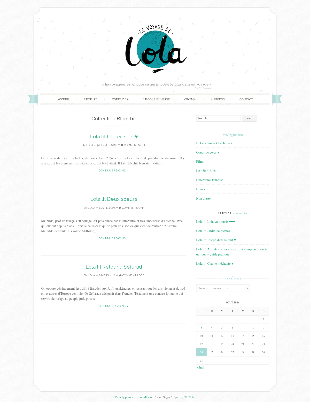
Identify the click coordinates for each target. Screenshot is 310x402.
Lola (89, 145)
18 (211, 344)
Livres (200, 189)
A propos (218, 99)
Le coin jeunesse (156, 99)
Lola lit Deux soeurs (113, 199)
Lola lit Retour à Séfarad (114, 267)
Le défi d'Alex (206, 170)
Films (200, 161)
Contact (246, 99)
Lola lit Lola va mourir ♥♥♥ (215, 221)
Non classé (203, 198)
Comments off (134, 145)
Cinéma (190, 99)
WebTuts (189, 397)
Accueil (63, 99)
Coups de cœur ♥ (207, 152)
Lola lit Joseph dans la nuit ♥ (216, 240)
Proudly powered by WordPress (133, 397)
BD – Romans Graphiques (214, 143)
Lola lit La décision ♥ (114, 136)
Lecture (90, 99)
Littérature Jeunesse (209, 180)
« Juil (200, 367)
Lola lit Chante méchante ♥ (214, 263)
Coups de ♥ (120, 99)
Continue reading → (114, 170)
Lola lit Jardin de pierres (213, 230)
